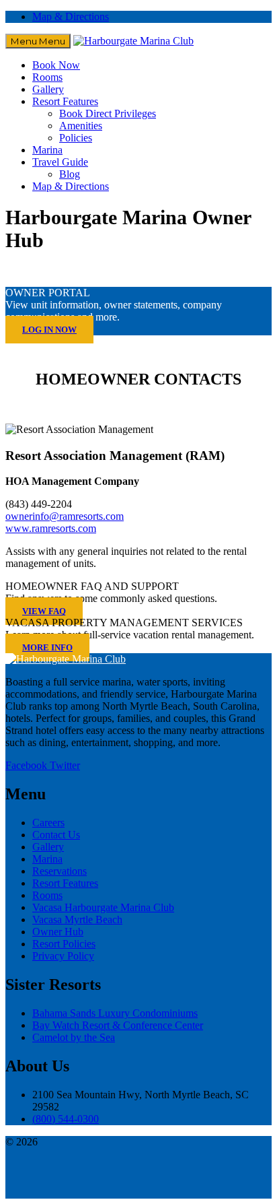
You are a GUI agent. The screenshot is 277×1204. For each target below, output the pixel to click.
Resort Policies (63, 943)
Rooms (47, 77)
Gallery (48, 89)
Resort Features (65, 101)
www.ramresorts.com (50, 528)
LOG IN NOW (49, 330)
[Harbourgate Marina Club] (133, 40)
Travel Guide (60, 162)
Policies (75, 137)
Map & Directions (70, 16)
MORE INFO (47, 647)
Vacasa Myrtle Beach (77, 919)
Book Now (56, 65)
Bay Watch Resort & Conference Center (117, 1025)
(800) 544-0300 (65, 1119)
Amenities (80, 125)
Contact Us (56, 834)
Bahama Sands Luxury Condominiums (115, 1013)
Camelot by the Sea (73, 1037)
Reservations (59, 871)
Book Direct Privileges (107, 113)
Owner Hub (57, 931)
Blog (69, 174)
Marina (47, 150)
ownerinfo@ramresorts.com (64, 516)
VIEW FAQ (44, 611)
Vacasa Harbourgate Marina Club (103, 907)
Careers (48, 822)
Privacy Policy (63, 956)
